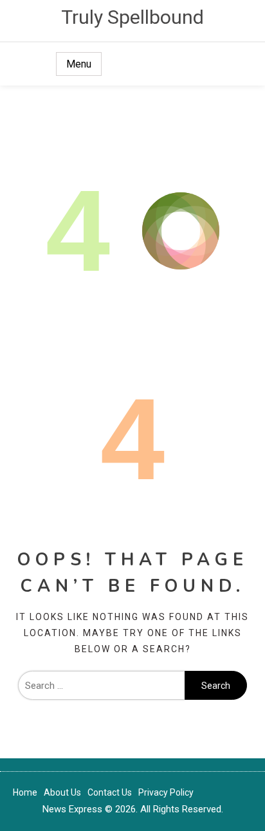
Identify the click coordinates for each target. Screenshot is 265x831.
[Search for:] (101, 685)
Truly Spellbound (132, 17)
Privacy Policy (166, 792)
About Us (62, 792)
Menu (78, 64)
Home (25, 792)
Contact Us (109, 792)
